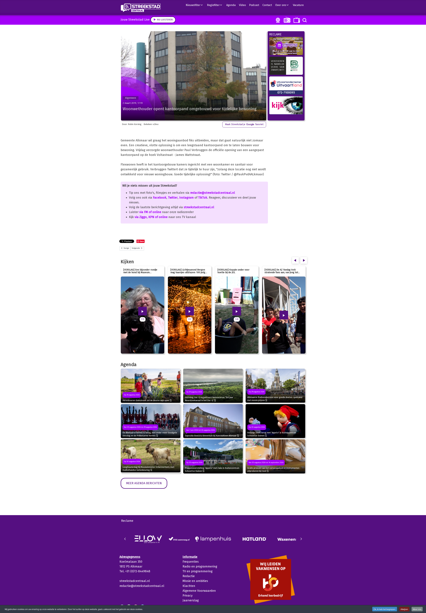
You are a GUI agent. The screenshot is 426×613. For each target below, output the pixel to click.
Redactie (189, 576)
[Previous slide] (125, 539)
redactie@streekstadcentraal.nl (212, 193)
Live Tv (296, 20)
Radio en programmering (200, 566)
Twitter (173, 197)
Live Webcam (277, 20)
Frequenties (191, 561)
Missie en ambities (195, 581)
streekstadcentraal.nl (199, 207)
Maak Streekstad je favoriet (244, 124)
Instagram (186, 197)
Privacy (188, 595)
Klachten (189, 586)
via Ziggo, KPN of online (151, 217)
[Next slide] (301, 539)
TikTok (202, 197)
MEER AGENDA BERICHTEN (144, 483)
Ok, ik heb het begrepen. (385, 609)
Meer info (417, 609)
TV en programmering (198, 571)
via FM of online (150, 212)
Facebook (159, 197)
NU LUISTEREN (286, 20)
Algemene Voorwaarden (199, 591)
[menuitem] (195, 5)
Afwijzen (404, 609)
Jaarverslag (191, 600)
